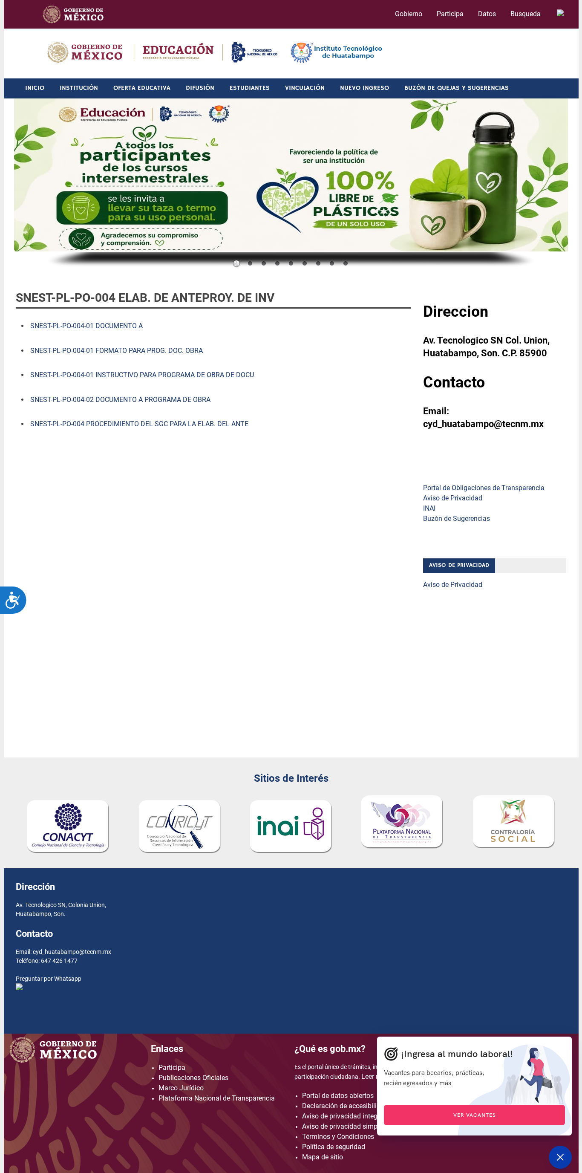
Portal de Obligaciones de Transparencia (484, 488)
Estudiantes (250, 88)
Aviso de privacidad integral (343, 1116)
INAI (429, 508)
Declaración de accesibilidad (345, 1106)
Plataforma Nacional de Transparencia (216, 1098)
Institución (79, 88)
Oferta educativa (141, 88)
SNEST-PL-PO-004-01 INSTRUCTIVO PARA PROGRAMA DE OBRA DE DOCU (142, 375)
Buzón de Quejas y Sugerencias (456, 88)
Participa (450, 14)
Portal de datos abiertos (338, 1096)
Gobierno (408, 14)
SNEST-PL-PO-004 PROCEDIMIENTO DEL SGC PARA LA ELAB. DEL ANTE (139, 424)
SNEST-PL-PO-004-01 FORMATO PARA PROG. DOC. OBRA (116, 351)
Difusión (200, 88)
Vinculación (305, 88)
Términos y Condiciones (338, 1137)
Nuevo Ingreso (364, 88)
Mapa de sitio (322, 1157)
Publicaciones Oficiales (193, 1078)
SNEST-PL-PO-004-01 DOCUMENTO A (86, 326)
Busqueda (526, 14)
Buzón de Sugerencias (456, 518)
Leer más (375, 1076)
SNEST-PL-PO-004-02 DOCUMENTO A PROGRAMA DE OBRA (120, 400)
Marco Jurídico (181, 1088)
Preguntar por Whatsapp (48, 1014)
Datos (487, 14)
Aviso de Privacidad (452, 498)
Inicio (34, 88)
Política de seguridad (333, 1147)
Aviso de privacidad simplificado (351, 1126)
